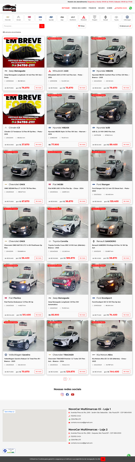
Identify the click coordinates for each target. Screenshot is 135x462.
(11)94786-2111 (76, 419)
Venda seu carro (79, 8)
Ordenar (124, 26)
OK (103, 459)
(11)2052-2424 (75, 416)
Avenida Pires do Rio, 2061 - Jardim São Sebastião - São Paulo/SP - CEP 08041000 (101, 412)
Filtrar (82, 26)
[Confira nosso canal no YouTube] (72, 394)
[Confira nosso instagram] (62, 394)
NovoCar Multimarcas (9, 8)
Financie (92, 8)
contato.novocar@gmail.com (81, 422)
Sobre (109, 8)
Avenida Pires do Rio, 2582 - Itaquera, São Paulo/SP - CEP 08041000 (95, 433)
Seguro (101, 8)
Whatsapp (130, 8)
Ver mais (38, 87)
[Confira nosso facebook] (67, 394)
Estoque (66, 8)
